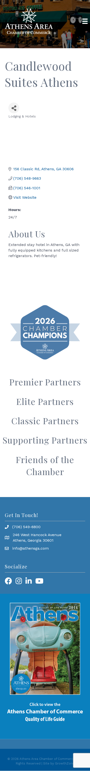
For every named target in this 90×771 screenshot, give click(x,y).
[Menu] (85, 21)
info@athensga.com (30, 548)
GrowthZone (64, 763)
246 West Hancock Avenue (37, 534)
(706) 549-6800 (26, 527)
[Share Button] (13, 107)
